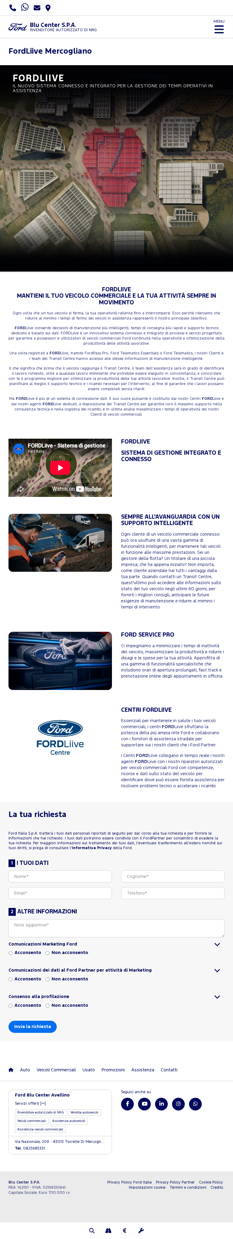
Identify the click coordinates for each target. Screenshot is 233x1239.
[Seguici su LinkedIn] (161, 1104)
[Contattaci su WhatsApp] (195, 1104)
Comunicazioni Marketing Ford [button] (42, 944)
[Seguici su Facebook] (127, 1104)
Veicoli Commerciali (56, 1070)
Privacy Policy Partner (175, 1182)
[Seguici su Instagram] (178, 1104)
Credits (217, 1187)
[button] (92, 1231)
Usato (89, 1070)
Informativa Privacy (92, 848)
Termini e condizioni (188, 1187)
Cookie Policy (211, 1182)
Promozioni (113, 1070)
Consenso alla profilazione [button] (38, 997)
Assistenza (142, 1070)
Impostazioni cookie (147, 1187)
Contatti (169, 1070)
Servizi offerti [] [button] (30, 1103)
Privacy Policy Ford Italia (129, 1182)
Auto (25, 1070)
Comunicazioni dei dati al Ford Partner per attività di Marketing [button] (80, 970)
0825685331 (30, 1148)
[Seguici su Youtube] (144, 1104)
